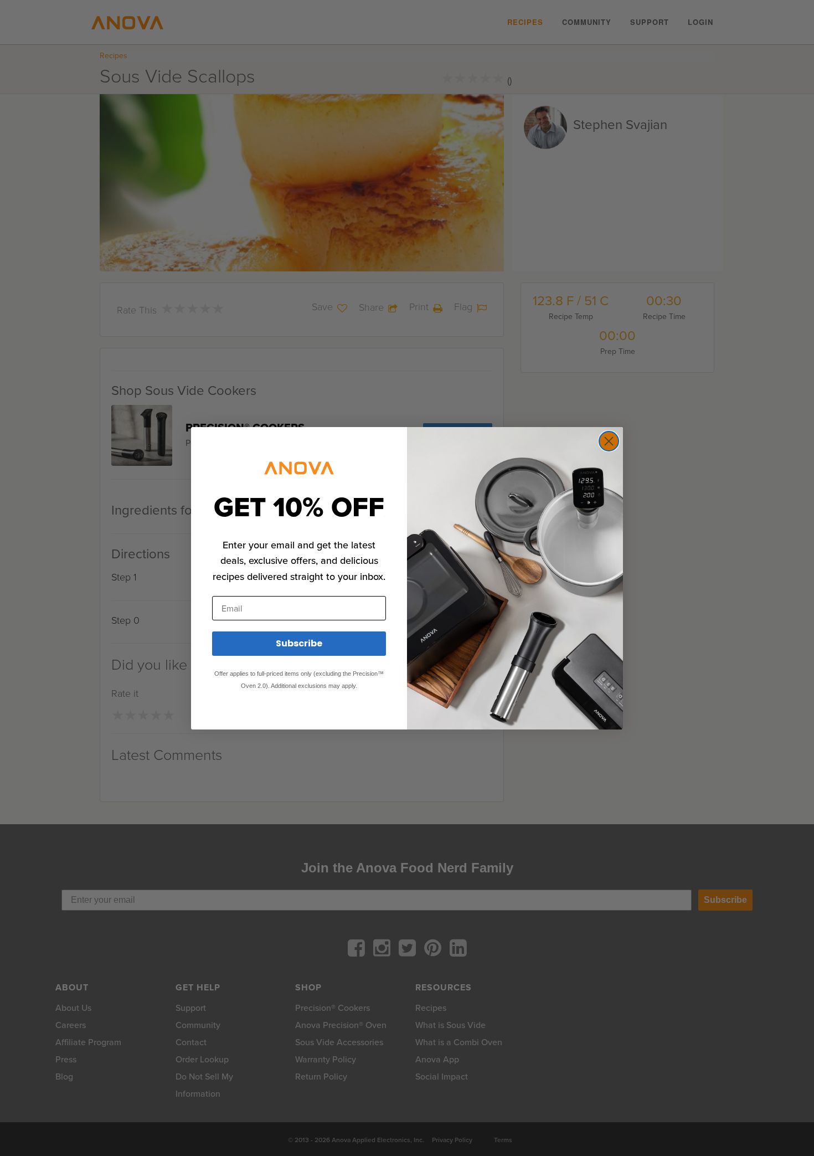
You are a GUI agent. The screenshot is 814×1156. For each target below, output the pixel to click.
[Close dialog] (609, 441)
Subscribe (299, 643)
